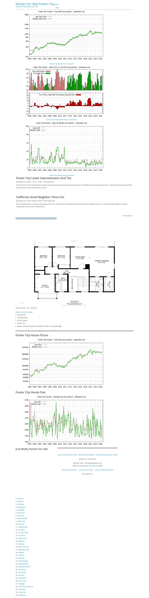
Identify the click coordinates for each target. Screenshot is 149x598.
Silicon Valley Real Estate (104, 470)
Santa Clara (22, 581)
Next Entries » (128, 216)
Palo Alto (21, 558)
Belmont (20, 501)
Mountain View (23, 550)
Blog (57, 8)
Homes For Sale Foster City (35, 4)
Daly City (20, 516)
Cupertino (21, 513)
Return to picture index (24, 312)
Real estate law (49, 201)
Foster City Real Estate (86, 455)
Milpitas (21, 544)
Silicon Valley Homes (69, 470)
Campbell (20, 510)
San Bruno (22, 569)
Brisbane (20, 504)
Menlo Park (22, 538)
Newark (21, 552)
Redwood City (23, 564)
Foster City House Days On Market (61, 175)
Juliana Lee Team (24, 182)
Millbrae (21, 541)
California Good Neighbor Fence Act (40, 197)
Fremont (21, 524)
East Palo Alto (22, 518)
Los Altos (21, 530)
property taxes (49, 182)
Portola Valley (23, 561)
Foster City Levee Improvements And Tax (43, 178)
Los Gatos (21, 535)
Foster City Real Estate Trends (26, 218)
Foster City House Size (30, 392)
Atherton (20, 498)
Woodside (21, 595)
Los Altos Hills (23, 533)
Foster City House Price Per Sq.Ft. (62, 64)
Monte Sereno (23, 547)
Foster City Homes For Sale (47, 218)
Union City (22, 592)
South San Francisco (25, 586)
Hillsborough (23, 527)
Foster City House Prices (32, 335)
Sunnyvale (22, 589)
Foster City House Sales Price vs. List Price (61, 120)
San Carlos (22, 572)
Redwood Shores (24, 567)
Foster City (21, 521)
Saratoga (21, 584)
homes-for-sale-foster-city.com (27, 6)
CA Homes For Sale (86, 470)
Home (56, 4)
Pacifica (21, 555)
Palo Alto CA (93, 466)
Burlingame (21, 507)
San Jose (21, 575)
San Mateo (22, 578)
